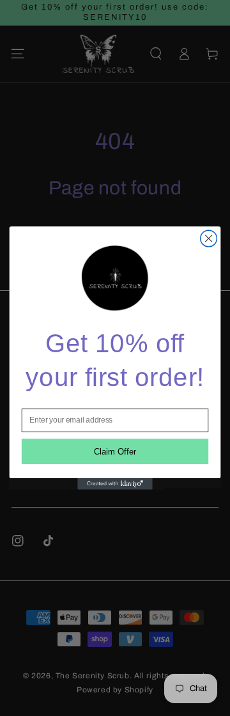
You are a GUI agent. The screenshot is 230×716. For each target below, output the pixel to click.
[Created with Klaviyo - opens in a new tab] (115, 484)
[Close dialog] (209, 238)
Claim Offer (115, 451)
